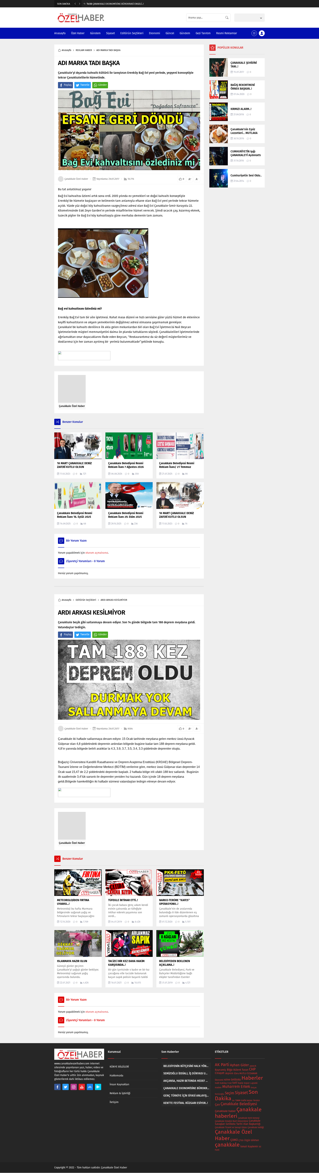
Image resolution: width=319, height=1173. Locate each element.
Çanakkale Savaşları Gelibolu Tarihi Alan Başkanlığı (237, 1122)
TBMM (237, 1100)
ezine (227, 1079)
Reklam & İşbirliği (120, 1093)
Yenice (256, 1100)
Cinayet (219, 1073)
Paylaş (68, 84)
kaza (240, 1083)
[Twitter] (65, 1087)
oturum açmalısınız (96, 552)
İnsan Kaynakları (119, 1084)
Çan (217, 1104)
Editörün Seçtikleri (86, 600)
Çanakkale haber (225, 1111)
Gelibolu (236, 1079)
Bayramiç (220, 1069)
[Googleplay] (98, 1087)
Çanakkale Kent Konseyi (248, 1118)
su (233, 1100)
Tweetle (85, 84)
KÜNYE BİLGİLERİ (119, 1066)
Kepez (247, 1083)
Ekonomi (219, 1080)
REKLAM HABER (84, 50)
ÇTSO (241, 1140)
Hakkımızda (116, 1075)
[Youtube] (82, 1087)
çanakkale (227, 1145)
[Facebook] (57, 1087)
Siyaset (241, 1092)
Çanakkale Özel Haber (76, 179)
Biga (230, 1069)
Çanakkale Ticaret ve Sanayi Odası (231, 1127)
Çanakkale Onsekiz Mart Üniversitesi (231, 1121)
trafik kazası (246, 1100)
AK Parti (222, 1064)
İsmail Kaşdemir (249, 1146)
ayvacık (253, 1066)
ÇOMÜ (234, 1140)
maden (218, 1087)
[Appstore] (90, 1087)
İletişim (114, 1102)
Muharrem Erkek (236, 1086)
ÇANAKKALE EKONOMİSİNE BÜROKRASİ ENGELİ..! (115, 3)
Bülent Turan (240, 1069)
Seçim (229, 1093)
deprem (229, 1073)
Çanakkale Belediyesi (239, 1104)
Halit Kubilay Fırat (223, 1083)
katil (234, 1082)
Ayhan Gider (239, 1065)
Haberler (252, 1078)
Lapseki (254, 1083)
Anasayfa (66, 50)
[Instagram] (74, 1087)
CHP (252, 1069)
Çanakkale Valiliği (256, 1127)
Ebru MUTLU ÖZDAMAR (245, 1073)
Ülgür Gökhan (251, 1140)
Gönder (102, 84)
